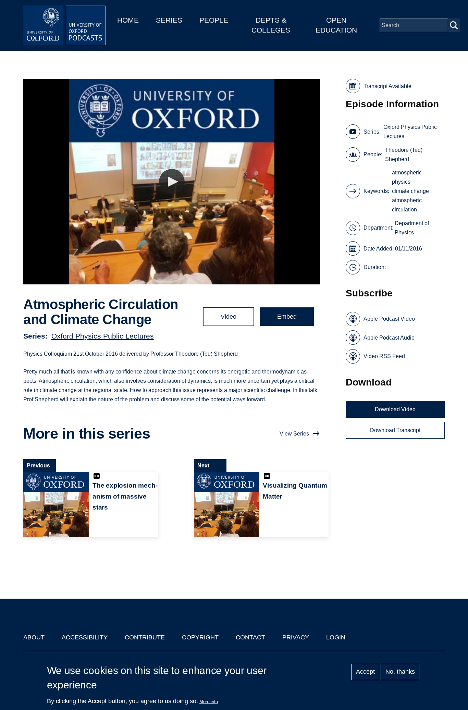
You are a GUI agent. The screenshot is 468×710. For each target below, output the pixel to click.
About (34, 637)
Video (228, 316)
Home (128, 20)
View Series (294, 434)
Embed (287, 316)
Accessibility (85, 637)
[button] (172, 182)
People (213, 20)
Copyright (200, 637)
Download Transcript (395, 430)
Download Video (395, 409)
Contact (250, 637)
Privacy (295, 637)
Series (169, 20)
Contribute (145, 637)
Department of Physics (412, 227)
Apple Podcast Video (389, 319)
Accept (365, 672)
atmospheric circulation (407, 204)
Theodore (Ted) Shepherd (403, 154)
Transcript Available (387, 86)
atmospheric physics (407, 177)
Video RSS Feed (384, 356)
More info (208, 701)
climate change (410, 191)
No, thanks (400, 672)
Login (335, 637)
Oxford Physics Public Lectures (102, 336)
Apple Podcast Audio (389, 338)
